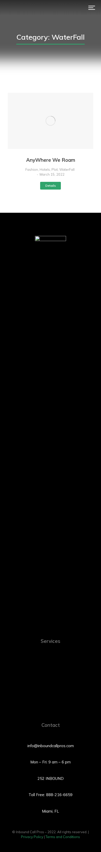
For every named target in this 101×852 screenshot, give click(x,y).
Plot (55, 169)
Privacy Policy (32, 837)
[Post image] (50, 121)
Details (50, 186)
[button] (92, 7)
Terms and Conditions (63, 837)
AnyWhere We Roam (50, 160)
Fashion (31, 169)
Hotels (45, 169)
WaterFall (67, 169)
